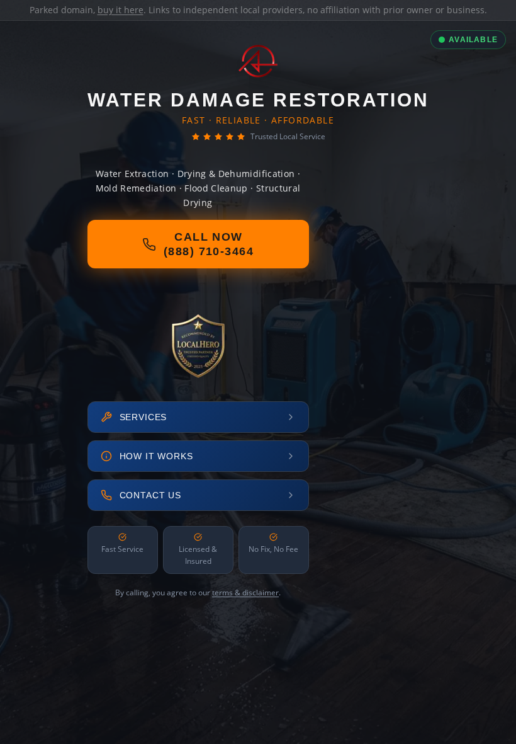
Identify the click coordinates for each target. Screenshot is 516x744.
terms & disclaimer (245, 592)
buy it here (120, 10)
